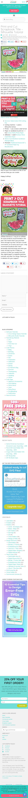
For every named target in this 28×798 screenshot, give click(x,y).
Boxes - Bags (12, 528)
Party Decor (12, 389)
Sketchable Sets (13, 556)
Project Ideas (9, 39)
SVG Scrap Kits (10, 570)
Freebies (9, 523)
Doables (8, 524)
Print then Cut (21, 37)
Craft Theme (10, 348)
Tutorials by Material (12, 338)
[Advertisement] (14, 322)
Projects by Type (11, 37)
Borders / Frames (13, 544)
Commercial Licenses (13, 574)
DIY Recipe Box (11, 456)
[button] (2, 2)
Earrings (11, 532)
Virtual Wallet (10, 572)
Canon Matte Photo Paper (16, 133)
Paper (10, 342)
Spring (10, 365)
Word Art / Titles (13, 548)
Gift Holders (12, 530)
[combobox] (14, 19)
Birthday (11, 351)
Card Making (12, 383)
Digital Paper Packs (14, 564)
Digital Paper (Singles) (15, 550)
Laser (10, 387)
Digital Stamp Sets (14, 558)
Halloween (11, 361)
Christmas (11, 353)
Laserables (9, 521)
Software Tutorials (6, 36)
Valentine (11, 373)
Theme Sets (10, 554)
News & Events (10, 395)
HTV (9, 340)
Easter (10, 355)
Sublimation (12, 393)
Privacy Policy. (11, 790)
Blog (16, 37)
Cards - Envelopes (14, 526)
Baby (10, 349)
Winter (10, 377)
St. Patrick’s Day (13, 367)
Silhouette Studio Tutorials (16, 36)
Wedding (11, 375)
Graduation (11, 359)
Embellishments (13, 546)
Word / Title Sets (13, 568)
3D (9, 534)
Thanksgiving (12, 371)
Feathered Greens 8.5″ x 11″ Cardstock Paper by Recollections (15, 144)
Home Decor (12, 385)
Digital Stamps (12, 552)
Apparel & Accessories (15, 381)
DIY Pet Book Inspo (12, 458)
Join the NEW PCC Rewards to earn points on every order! (14, 6)
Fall (9, 357)
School (10, 363)
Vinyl (9, 345)
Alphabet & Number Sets (16, 566)
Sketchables (12, 542)
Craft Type (9, 379)
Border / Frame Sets (14, 560)
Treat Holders (12, 536)
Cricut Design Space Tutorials (17, 334)
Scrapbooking (16, 39)
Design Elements (11, 540)
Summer (11, 369)
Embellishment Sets (14, 562)
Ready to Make (13, 538)
